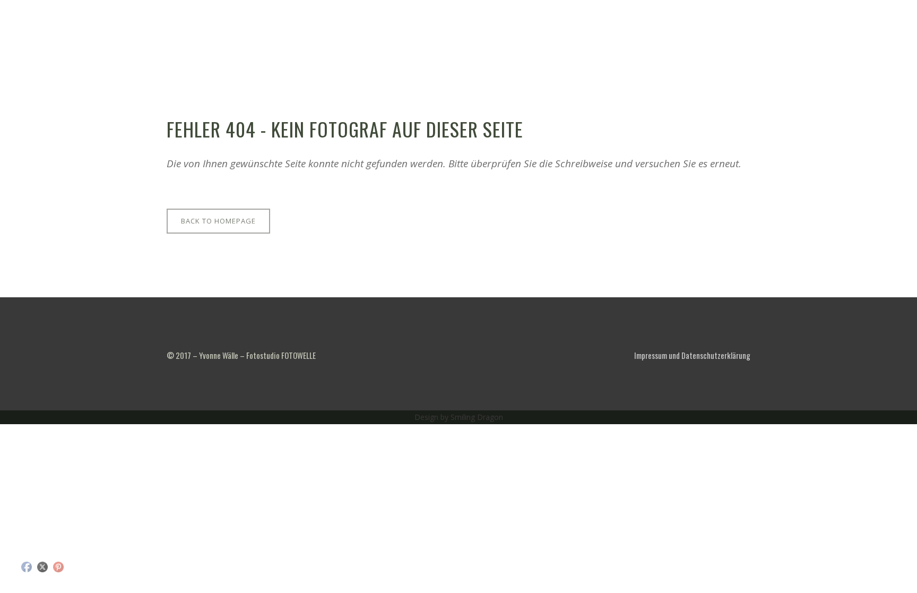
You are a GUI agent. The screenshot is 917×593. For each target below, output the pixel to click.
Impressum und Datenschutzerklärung (692, 355)
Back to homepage (218, 221)
